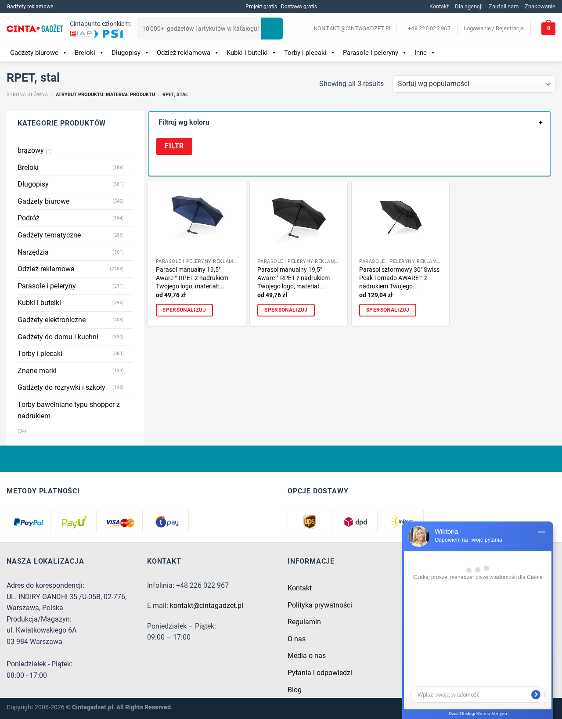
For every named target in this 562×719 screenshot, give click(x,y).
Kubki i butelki (247, 53)
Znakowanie (540, 6)
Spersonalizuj (184, 310)
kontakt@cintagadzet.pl (206, 605)
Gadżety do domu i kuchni (58, 337)
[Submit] (272, 29)
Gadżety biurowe (34, 53)
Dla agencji (469, 6)
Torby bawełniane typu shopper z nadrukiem (69, 410)
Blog (295, 690)
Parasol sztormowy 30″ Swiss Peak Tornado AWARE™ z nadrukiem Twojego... (399, 278)
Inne (420, 53)
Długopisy (126, 53)
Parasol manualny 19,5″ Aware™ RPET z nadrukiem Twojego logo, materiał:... (192, 278)
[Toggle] (129, 167)
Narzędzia (33, 252)
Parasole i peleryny (370, 53)
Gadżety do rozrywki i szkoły (61, 387)
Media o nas (307, 655)
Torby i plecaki (305, 53)
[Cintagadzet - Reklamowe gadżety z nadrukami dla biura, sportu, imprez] (35, 29)
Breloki (85, 53)
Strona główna (27, 94)
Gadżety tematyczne (49, 235)
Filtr (174, 146)
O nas (297, 639)
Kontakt (439, 6)
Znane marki (37, 371)
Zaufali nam (504, 6)
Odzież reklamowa (183, 53)
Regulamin (304, 622)
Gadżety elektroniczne (52, 320)
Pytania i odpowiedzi (320, 673)
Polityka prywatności (320, 605)
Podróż (29, 218)
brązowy (31, 150)
